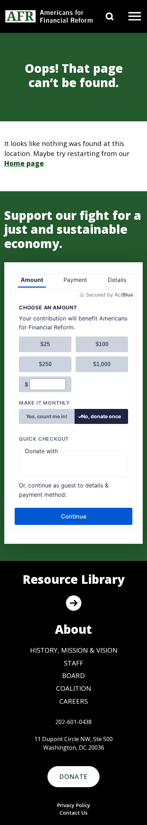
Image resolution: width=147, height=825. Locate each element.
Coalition (73, 688)
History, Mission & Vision (73, 650)
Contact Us (73, 812)
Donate (73, 776)
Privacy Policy (73, 805)
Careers (73, 701)
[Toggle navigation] (135, 16)
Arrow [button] (73, 603)
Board (73, 675)
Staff (73, 662)
